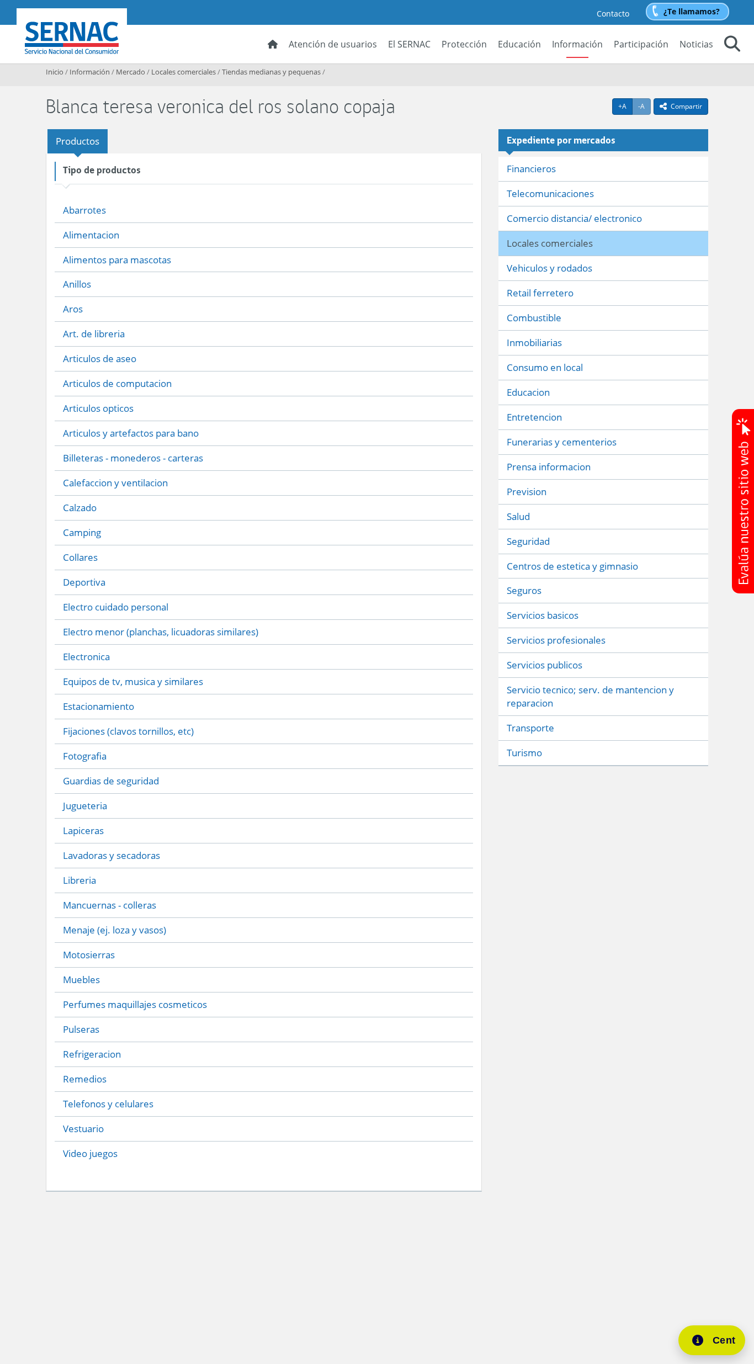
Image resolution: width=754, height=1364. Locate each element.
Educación (519, 44)
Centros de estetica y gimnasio (572, 566)
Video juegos (90, 1153)
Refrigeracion (92, 1054)
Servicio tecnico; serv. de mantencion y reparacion (590, 696)
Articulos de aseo (99, 358)
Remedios (85, 1079)
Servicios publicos (544, 665)
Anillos (77, 284)
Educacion (528, 392)
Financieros (531, 168)
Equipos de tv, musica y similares (133, 681)
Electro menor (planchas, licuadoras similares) (160, 631)
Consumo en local (545, 367)
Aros (73, 308)
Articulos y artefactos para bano (131, 433)
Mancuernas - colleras (109, 905)
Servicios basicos (542, 615)
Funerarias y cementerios (562, 442)
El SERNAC (409, 44)
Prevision (526, 491)
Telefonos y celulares (108, 1103)
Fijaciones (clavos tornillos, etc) (128, 731)
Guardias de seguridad (111, 780)
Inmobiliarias (534, 342)
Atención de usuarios (333, 44)
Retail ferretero (540, 292)
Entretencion (534, 417)
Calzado (80, 507)
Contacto (613, 13)
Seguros (524, 590)
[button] (732, 45)
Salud (518, 516)
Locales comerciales (183, 72)
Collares (80, 557)
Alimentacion (91, 235)
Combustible (534, 317)
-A (644, 106)
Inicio (54, 72)
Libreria (79, 880)
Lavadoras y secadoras (111, 855)
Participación (641, 44)
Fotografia (85, 756)
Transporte (530, 727)
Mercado (130, 72)
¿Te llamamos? (691, 11)
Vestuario (83, 1128)
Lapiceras (83, 830)
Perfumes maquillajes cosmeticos (135, 1004)
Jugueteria (85, 805)
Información (577, 44)
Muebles (81, 979)
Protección (464, 44)
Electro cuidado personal (115, 607)
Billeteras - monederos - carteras (133, 458)
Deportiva (84, 582)
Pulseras (81, 1029)
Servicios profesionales (556, 640)
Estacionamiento (98, 706)
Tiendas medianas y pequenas (271, 72)
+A (625, 106)
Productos (77, 141)
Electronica (86, 656)
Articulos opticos (98, 408)
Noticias (696, 44)
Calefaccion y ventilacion (115, 482)
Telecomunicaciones (550, 193)
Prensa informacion (549, 466)
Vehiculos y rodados (549, 268)
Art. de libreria (94, 333)
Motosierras (89, 954)
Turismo (524, 752)
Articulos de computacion (117, 383)
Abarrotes (84, 210)
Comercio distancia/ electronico (574, 218)
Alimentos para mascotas (117, 259)
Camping (82, 532)
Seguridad (528, 541)
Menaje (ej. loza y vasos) (114, 930)
